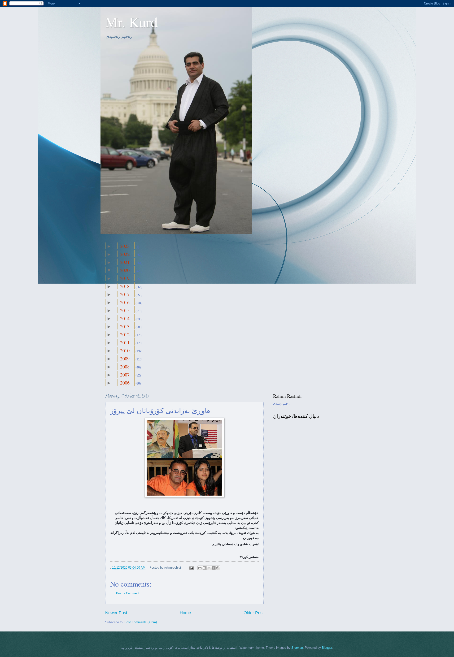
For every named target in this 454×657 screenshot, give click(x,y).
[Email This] (199, 568)
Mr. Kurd (131, 21)
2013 (125, 326)
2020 (125, 270)
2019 (125, 278)
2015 (125, 310)
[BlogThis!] (204, 568)
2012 (125, 334)
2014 (125, 318)
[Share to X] (208, 568)
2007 (125, 375)
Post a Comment (127, 593)
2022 (125, 254)
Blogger (327, 647)
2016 (125, 302)
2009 (125, 358)
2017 (125, 294)
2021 (125, 262)
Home (185, 612)
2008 (125, 366)
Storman (297, 647)
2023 (125, 246)
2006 (125, 383)
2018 (125, 286)
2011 (125, 342)
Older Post (254, 612)
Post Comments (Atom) (140, 622)
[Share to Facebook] (213, 568)
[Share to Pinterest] (217, 568)
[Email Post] (191, 567)
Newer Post (116, 612)
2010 (125, 350)
